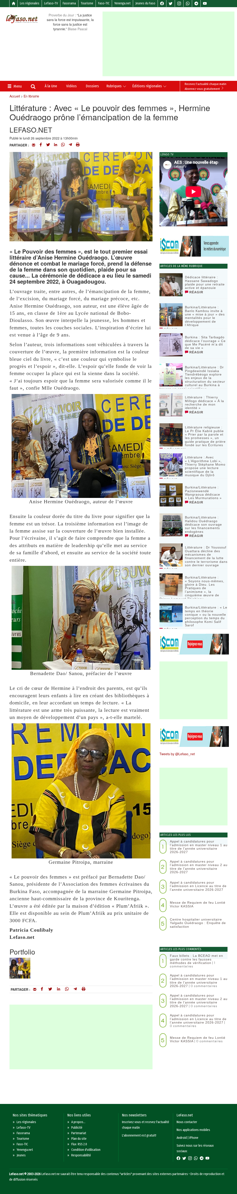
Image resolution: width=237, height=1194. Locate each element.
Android (182, 1138)
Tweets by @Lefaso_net (177, 754)
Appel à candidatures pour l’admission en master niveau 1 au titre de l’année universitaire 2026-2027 (199, 846)
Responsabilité (81, 1155)
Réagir (195, 292)
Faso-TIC (103, 3)
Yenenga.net (122, 3)
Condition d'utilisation (85, 1150)
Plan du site (79, 1139)
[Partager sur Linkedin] (55, 145)
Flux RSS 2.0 (79, 1144)
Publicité (76, 1128)
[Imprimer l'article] (78, 145)
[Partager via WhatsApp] (63, 145)
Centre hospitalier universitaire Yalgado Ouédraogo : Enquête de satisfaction (198, 923)
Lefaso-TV (51, 3)
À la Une (51, 86)
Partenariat (78, 1133)
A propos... (78, 1122)
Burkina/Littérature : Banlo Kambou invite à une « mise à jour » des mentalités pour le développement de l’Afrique (205, 316)
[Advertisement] (170, 44)
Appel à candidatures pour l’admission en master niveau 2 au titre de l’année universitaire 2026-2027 (199, 867)
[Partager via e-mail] (33, 145)
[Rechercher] (33, 87)
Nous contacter (187, 1122)
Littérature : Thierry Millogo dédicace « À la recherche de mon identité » (204, 402)
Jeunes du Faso (145, 3)
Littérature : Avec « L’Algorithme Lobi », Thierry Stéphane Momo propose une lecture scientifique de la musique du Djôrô (205, 466)
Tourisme (87, 3)
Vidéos (71, 86)
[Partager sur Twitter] (48, 145)
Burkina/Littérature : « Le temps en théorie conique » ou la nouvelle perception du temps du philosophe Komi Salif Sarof (206, 616)
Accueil (14, 96)
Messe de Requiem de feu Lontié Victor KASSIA (197, 904)
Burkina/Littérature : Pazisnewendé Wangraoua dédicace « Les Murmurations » (203, 492)
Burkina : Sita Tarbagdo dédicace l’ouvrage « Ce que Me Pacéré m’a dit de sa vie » (205, 342)
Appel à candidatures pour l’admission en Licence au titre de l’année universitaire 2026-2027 (198, 886)
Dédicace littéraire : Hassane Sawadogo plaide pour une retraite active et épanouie (205, 282)
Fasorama (69, 3)
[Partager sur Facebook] (41, 145)
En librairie (31, 96)
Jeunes (21, 1155)
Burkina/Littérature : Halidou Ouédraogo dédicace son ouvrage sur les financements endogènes (203, 524)
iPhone (193, 1138)
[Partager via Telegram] (70, 145)
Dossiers (92, 86)
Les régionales (29, 3)
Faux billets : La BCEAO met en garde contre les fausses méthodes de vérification (196, 959)
